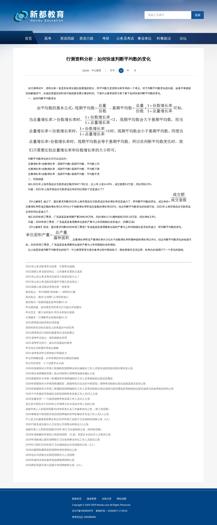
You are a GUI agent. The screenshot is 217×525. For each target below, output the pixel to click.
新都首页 (76, 498)
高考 (47, 38)
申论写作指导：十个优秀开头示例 (45, 363)
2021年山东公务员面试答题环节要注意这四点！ (53, 281)
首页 (28, 38)
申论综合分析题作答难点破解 (42, 348)
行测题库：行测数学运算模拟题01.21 (47, 317)
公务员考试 (125, 38)
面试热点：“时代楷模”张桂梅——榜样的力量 (50, 292)
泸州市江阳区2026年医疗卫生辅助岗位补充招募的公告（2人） (61, 444)
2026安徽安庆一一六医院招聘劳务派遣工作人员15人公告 (58, 399)
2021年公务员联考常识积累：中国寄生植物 (50, 266)
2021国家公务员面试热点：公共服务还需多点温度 (54, 271)
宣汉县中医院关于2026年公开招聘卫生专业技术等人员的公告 (60, 404)
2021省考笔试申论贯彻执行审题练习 (46, 353)
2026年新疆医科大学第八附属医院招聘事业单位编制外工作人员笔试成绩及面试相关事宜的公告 (79, 368)
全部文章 (106, 498)
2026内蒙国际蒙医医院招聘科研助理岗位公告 (51, 449)
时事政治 (164, 38)
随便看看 (91, 498)
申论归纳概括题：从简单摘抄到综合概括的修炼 (52, 358)
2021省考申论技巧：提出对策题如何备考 (49, 343)
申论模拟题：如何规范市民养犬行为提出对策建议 (53, 307)
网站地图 (121, 498)
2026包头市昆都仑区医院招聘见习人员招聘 (50, 455)
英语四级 (67, 38)
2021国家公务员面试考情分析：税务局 (47, 286)
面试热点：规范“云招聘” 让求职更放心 (47, 297)
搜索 (197, 15)
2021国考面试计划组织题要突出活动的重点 (50, 332)
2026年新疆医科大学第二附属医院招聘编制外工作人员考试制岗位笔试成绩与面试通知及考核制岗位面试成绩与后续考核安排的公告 (100, 388)
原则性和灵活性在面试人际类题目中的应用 (50, 327)
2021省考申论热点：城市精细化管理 (46, 337)
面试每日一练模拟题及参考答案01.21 (47, 302)
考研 (105, 38)
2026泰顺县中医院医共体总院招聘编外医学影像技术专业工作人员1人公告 (67, 414)
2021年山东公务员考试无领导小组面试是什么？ (53, 276)
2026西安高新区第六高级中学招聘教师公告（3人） (55, 465)
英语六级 (86, 38)
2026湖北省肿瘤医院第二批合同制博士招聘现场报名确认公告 (60, 373)
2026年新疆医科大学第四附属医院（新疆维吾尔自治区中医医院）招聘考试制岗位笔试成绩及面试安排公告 (86, 383)
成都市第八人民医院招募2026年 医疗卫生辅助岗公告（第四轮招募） (64, 429)
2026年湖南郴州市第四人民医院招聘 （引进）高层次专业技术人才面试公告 (68, 434)
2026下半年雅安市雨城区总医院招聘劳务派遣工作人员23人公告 (62, 393)
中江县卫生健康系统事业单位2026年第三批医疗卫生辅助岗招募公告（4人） (69, 419)
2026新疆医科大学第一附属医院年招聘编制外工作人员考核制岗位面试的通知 (69, 378)
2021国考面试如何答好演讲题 (42, 322)
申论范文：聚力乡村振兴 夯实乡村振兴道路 (50, 312)
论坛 (183, 38)
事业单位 (145, 38)
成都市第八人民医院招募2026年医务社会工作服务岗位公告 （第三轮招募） (68, 409)
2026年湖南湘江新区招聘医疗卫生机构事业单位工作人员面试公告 (63, 439)
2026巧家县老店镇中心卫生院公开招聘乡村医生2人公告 (57, 424)
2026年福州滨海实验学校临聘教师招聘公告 (50, 460)
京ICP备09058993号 (82, 510)
